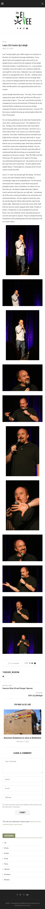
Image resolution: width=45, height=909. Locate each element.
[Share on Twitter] (32, 663)
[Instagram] (23, 29)
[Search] (42, 3)
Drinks (6, 848)
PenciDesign (26, 905)
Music (6, 864)
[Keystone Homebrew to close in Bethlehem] (22, 721)
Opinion (7, 869)
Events (6, 853)
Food (6, 858)
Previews (7, 874)
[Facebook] (17, 29)
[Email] (27, 29)
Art (5, 843)
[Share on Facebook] (29, 663)
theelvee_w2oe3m (10, 672)
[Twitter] (20, 29)
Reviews (7, 880)
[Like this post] (27, 663)
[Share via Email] (35, 663)
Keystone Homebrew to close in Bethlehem (22, 738)
